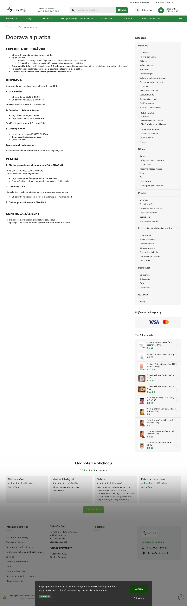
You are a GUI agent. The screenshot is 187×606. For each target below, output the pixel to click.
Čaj (141, 177)
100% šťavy (145, 164)
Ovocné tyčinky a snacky (151, 208)
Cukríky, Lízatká (147, 113)
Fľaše (142, 283)
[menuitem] (13, 19)
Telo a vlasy (145, 260)
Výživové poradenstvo (17, 561)
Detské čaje (145, 217)
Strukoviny (144, 69)
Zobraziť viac (93, 509)
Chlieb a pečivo (146, 137)
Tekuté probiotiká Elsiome (151, 185)
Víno (142, 173)
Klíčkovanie (145, 279)
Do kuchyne (145, 274)
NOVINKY (143, 294)
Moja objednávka (14, 580)
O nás (9, 566)
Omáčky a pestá (147, 103)
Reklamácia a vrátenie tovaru (20, 547)
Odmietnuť (139, 598)
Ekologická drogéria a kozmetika (155, 228)
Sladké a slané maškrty (150, 107)
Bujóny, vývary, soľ (148, 99)
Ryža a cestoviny (147, 65)
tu (105, 590)
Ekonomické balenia (149, 252)
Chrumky (144, 200)
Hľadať (122, 10)
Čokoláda (145, 117)
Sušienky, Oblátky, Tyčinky (152, 120)
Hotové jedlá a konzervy (151, 129)
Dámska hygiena (147, 248)
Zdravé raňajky (146, 73)
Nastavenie (44, 596)
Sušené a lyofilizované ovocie (153, 78)
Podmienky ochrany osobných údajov (25, 551)
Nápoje (142, 149)
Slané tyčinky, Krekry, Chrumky (154, 124)
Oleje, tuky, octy (147, 94)
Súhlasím (139, 588)
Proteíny (143, 142)
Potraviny (143, 45)
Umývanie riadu (147, 243)
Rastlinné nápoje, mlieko (151, 168)
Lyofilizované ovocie (149, 221)
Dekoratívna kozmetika (150, 256)
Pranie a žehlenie (147, 239)
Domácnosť (144, 267)
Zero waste (145, 287)
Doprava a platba (164, 2)
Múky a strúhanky (148, 56)
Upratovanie (145, 235)
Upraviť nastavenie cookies (31, 598)
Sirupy (143, 156)
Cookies (10, 556)
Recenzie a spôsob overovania (21, 576)
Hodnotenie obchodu (93, 463)
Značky (142, 301)
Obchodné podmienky (139, 2)
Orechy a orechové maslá (151, 82)
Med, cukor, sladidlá (149, 90)
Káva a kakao (145, 181)
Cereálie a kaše (146, 204)
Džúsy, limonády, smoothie (152, 160)
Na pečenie (144, 52)
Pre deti (142, 192)
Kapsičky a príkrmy (148, 212)
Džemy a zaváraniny (149, 133)
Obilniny (143, 61)
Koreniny (144, 86)
